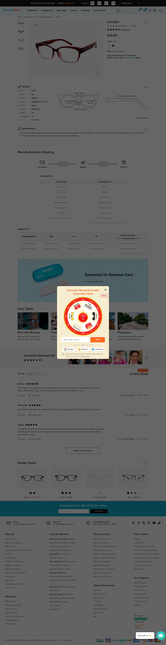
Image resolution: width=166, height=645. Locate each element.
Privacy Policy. (86, 356)
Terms (104, 296)
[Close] (105, 289)
